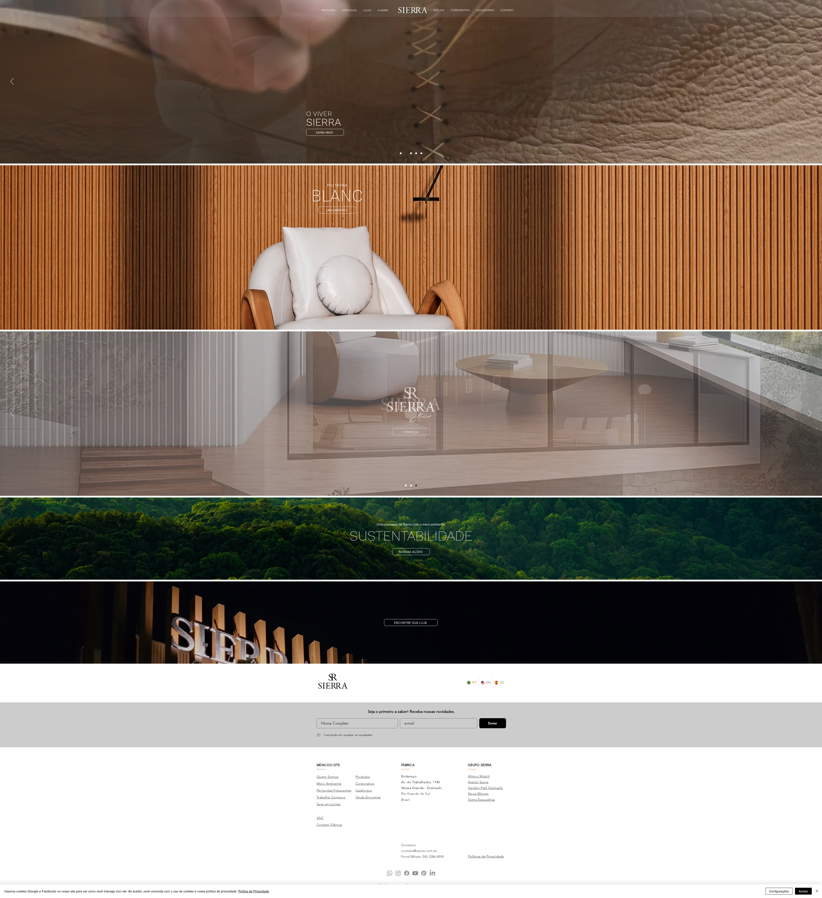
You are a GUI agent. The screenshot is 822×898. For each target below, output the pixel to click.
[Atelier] (416, 485)
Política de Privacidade (253, 891)
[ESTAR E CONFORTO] (411, 153)
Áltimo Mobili (479, 776)
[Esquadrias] (411, 485)
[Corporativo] (406, 485)
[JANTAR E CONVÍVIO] (416, 153)
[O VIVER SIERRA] (406, 153)
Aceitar (803, 891)
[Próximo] (810, 81)
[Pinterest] (423, 873)
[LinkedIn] (432, 873)
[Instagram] (398, 873)
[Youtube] (415, 873)
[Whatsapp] (389, 873)
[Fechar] (816, 891)
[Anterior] (12, 81)
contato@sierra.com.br (419, 851)
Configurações (779, 891)
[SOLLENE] (401, 153)
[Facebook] (406, 873)
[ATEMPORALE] (421, 153)
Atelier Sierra (478, 782)
